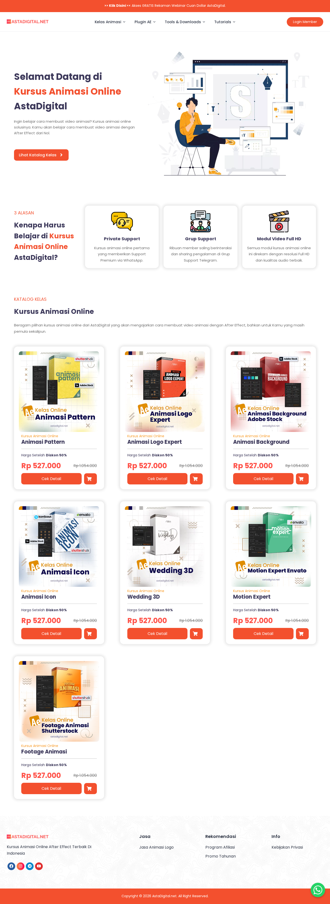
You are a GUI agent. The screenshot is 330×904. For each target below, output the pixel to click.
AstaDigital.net (164, 896)
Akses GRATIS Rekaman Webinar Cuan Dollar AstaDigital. (165, 5)
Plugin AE (143, 21)
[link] (11, 866)
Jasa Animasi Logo (156, 847)
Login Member (305, 21)
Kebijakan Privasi (287, 847)
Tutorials (222, 21)
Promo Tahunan (220, 856)
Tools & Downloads (183, 21)
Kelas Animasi (108, 21)
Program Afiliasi (220, 847)
